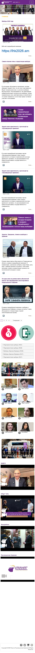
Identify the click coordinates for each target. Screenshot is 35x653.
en (17, 2)
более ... (30, 56)
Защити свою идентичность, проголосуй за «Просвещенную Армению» (15, 127)
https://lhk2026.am (15, 51)
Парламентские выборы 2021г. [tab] (13, 345)
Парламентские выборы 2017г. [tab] (13, 357)
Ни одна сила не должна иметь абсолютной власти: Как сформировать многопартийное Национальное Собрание (15, 280)
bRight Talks (5, 494)
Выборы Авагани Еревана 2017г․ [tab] (14, 354)
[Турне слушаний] (17, 448)
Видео (3, 463)
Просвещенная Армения (9, 555)
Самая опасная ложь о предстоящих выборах (16, 61)
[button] (2, 9)
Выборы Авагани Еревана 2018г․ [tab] (14, 351)
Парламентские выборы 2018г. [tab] (13, 348)
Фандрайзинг (5, 524)
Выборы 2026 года (7, 21)
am (14, 2)
